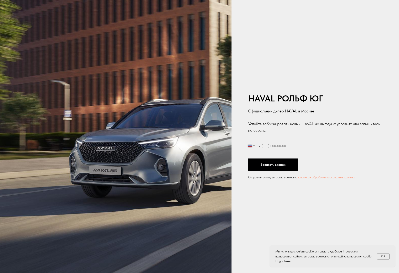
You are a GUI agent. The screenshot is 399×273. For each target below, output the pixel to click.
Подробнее (283, 261)
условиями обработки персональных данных (326, 177)
